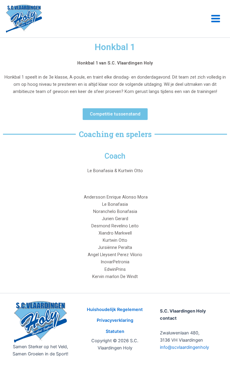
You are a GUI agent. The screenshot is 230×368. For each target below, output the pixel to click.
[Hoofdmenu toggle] (215, 18)
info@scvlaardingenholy (184, 347)
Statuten (115, 331)
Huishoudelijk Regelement (115, 309)
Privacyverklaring (115, 320)
